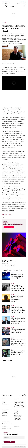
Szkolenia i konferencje (7, 423)
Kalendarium (17, 426)
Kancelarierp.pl (17, 416)
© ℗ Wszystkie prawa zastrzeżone (10, 261)
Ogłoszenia (4, 412)
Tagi (21, 270)
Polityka (4, 22)
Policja (12, 272)
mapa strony (5, 426)
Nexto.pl (16, 413)
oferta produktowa (6, 428)
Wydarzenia (12, 6)
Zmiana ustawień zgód (19, 402)
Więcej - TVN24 (6, 214)
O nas (3, 401)
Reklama (4, 411)
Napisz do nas (5, 404)
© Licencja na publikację (7, 260)
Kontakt (4, 402)
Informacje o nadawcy (19, 405)
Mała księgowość (18, 415)
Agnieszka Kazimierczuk (8, 63)
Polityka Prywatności (18, 401)
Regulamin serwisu (18, 404)
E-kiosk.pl (16, 411)
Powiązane (4, 270)
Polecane (10, 270)
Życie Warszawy (17, 419)
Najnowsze (16, 270)
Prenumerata (5, 413)
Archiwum (4, 415)
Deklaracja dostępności (19, 406)
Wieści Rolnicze (17, 418)
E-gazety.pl (16, 412)
